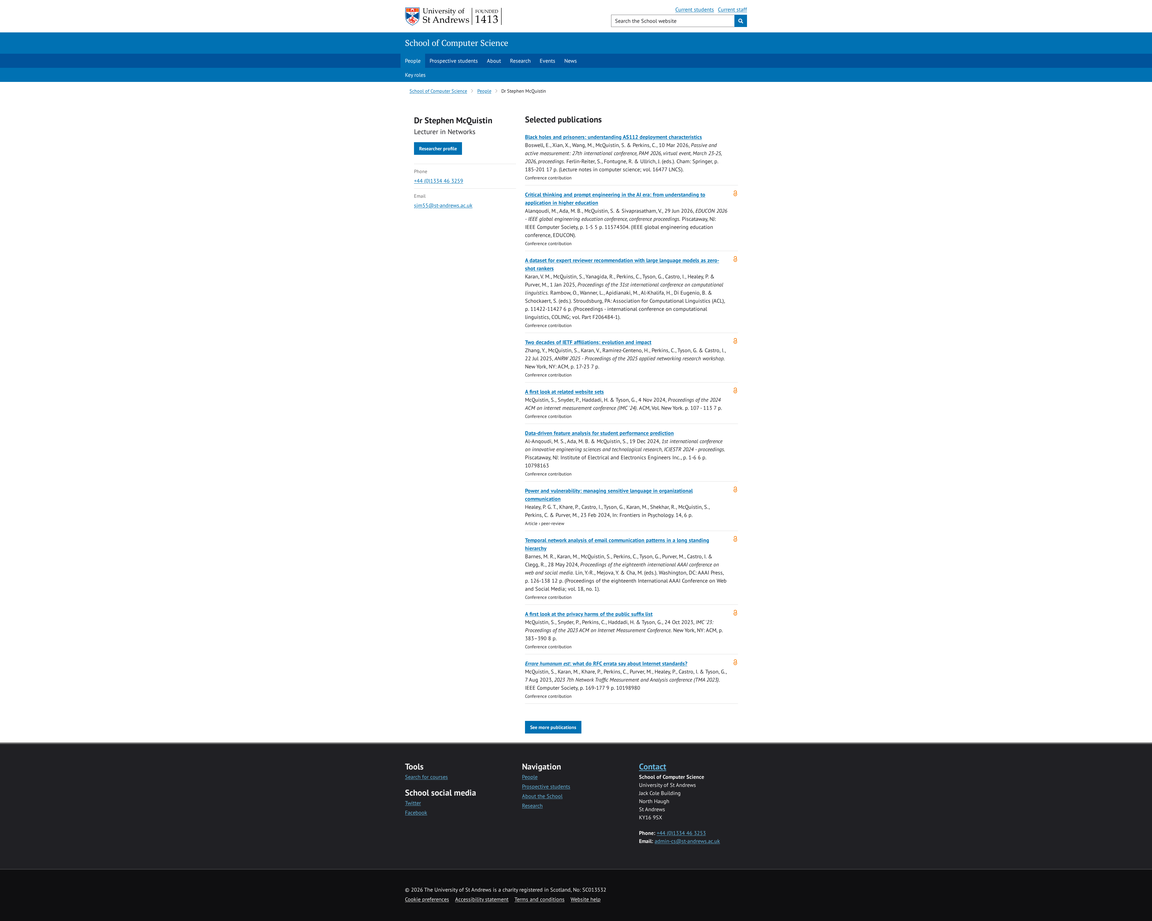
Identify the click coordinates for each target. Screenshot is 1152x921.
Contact (652, 766)
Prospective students (454, 60)
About (494, 60)
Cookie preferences (427, 899)
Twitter (413, 803)
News (570, 60)
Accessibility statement (481, 899)
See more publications (553, 727)
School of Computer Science (456, 42)
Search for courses (426, 776)
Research (520, 60)
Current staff (732, 9)
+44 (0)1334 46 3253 (681, 833)
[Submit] (740, 21)
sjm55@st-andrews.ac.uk (443, 205)
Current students (694, 9)
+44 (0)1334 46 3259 (438, 180)
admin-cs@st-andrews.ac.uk (687, 841)
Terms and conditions (539, 899)
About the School (542, 796)
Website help (586, 899)
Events (547, 60)
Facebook (416, 812)
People (413, 60)
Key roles (415, 74)
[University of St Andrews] (453, 17)
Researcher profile (438, 149)
